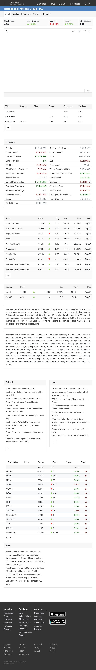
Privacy (37, 629)
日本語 (53, 647)
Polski (21, 650)
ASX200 (10, 510)
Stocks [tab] (41, 462)
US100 (9, 480)
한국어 (53, 650)
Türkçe (37, 647)
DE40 (9, 493)
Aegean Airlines (13, 233)
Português (8, 650)
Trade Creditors (56, 198)
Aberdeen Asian (13, 223)
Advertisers (39, 622)
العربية (37, 650)
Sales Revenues (13, 194)
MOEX (9, 528)
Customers (39, 612)
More (8, 537)
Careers (37, 616)
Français (7, 654)
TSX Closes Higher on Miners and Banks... (25, 567)
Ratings (7, 629)
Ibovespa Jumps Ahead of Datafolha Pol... (24, 558)
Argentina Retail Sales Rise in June (67, 418)
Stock (8, 198)
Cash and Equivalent (59, 148)
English (7, 644)
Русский (38, 644)
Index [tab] (26, 462)
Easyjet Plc (11, 254)
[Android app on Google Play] (58, 622)
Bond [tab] (83, 462)
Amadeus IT (11, 248)
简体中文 (54, 644)
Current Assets (56, 152)
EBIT (52, 160)
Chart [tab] (7, 13)
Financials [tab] (26, 13)
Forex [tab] (55, 462)
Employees (55, 165)
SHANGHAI (11, 514)
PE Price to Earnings (15, 190)
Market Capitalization (15, 181)
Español (7, 647)
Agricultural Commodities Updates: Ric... (24, 551)
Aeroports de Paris (14, 228)
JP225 (9, 484)
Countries (8, 616)
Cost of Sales (12, 152)
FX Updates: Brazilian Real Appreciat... (23, 554)
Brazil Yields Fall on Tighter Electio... (22, 577)
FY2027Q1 (24, 121)
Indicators (8, 619)
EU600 (9, 297)
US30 (9, 475)
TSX (8, 523)
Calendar (8, 622)
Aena (8, 238)
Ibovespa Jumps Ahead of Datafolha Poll (70, 391)
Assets (9, 148)
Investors (38, 619)
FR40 (8, 497)
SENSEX (10, 519)
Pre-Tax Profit (55, 190)
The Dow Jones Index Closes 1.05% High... (25, 561)
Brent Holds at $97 (60, 395)
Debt (52, 156)
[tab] (46, 14)
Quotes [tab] (15, 13)
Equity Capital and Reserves (61, 169)
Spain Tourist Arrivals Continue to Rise (23, 421)
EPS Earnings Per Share (17, 169)
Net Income (55, 181)
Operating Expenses (15, 186)
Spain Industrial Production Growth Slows (24, 398)
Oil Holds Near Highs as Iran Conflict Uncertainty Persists (68, 407)
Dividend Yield (12, 160)
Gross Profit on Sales (15, 173)
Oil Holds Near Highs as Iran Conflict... (23, 571)
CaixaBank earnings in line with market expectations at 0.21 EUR (23, 440)
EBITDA (9, 165)
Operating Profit (56, 186)
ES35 (8, 291)
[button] (89, 3)
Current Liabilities (13, 156)
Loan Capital (55, 177)
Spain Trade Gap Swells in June (20, 388)
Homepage (9, 612)
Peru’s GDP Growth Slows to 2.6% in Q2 (70, 388)
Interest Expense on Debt (61, 173)
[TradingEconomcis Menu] (6, 3)
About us (38, 625)
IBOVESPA (11, 532)
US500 (9, 471)
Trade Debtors (12, 203)
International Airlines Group (18, 264)
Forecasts (8, 625)
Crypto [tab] (69, 462)
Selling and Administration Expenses (61, 194)
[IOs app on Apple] (58, 614)
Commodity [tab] (13, 462)
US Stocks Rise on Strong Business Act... (24, 574)
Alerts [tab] (35, 13)
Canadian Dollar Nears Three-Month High (70, 435)
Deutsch (22, 644)
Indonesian (24, 654)
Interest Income (12, 177)
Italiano (22, 647)
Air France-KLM (13, 243)
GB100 (9, 488)
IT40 (8, 501)
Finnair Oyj (11, 259)
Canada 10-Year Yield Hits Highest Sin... (24, 580)
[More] (8, 449)
